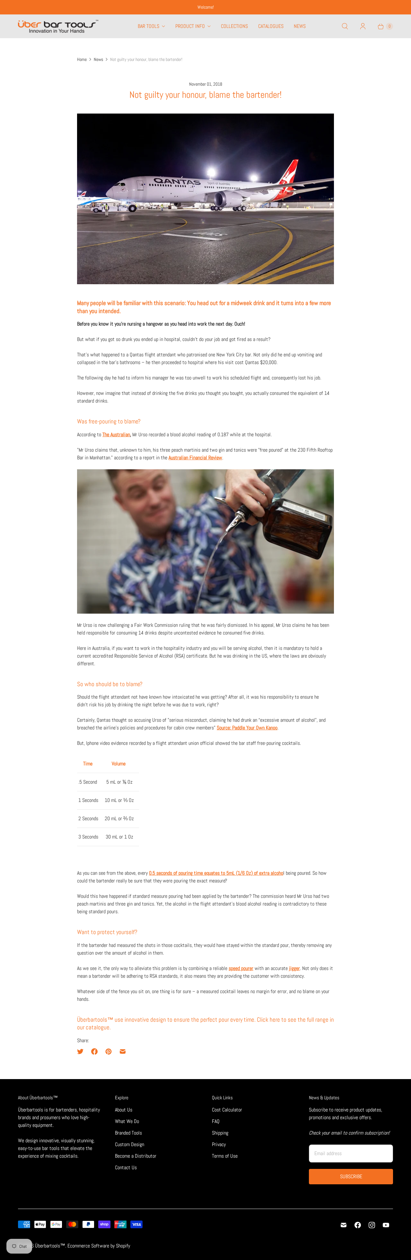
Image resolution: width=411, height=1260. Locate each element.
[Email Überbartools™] (344, 1225)
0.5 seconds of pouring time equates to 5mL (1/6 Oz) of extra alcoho (216, 873)
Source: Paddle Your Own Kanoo (247, 727)
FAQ (216, 1121)
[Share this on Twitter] (82, 1051)
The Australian (116, 434)
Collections (234, 26)
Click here (268, 1020)
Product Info (190, 26)
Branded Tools (128, 1132)
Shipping (220, 1132)
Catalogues (271, 26)
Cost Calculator (227, 1109)
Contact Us (126, 1167)
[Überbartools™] (58, 26)
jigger (294, 968)
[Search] (345, 26)
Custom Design (129, 1144)
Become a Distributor (135, 1156)
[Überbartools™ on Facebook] (358, 1225)
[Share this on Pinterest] (108, 1051)
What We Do (127, 1121)
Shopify (123, 1245)
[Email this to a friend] (123, 1051)
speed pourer (241, 968)
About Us (123, 1109)
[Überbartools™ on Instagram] (372, 1225)
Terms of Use (225, 1156)
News (300, 26)
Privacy (219, 1144)
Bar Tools (148, 26)
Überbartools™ (50, 1245)
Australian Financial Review (195, 457)
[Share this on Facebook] (94, 1051)
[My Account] (363, 26)
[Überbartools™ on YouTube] (386, 1225)
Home (82, 59)
